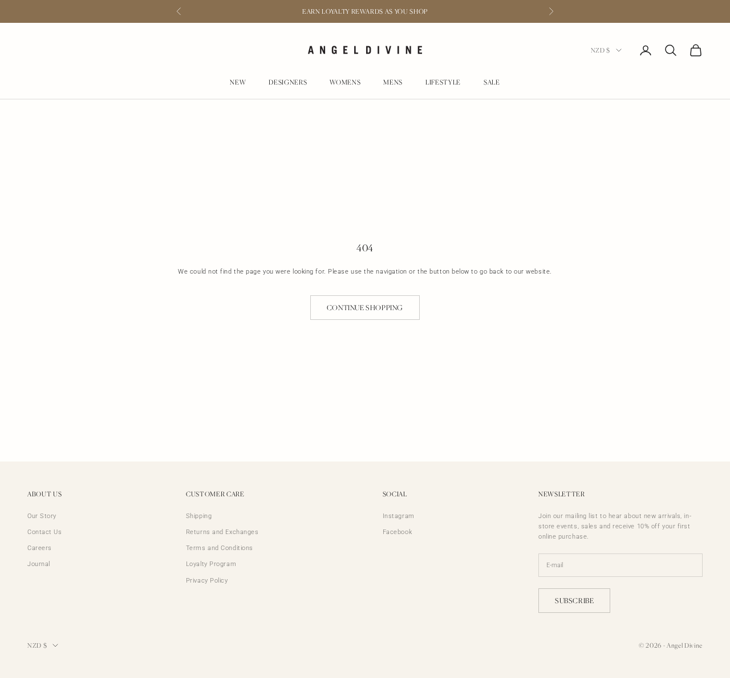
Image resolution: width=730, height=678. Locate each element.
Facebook (397, 532)
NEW (238, 83)
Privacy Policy (207, 580)
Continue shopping (365, 307)
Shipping (199, 516)
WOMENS (345, 83)
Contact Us (44, 532)
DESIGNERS (288, 83)
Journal (38, 564)
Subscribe (574, 600)
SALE (492, 83)
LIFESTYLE (443, 83)
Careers (39, 548)
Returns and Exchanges (222, 532)
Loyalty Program (211, 564)
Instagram (399, 516)
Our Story (41, 516)
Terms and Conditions (219, 548)
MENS (393, 83)
